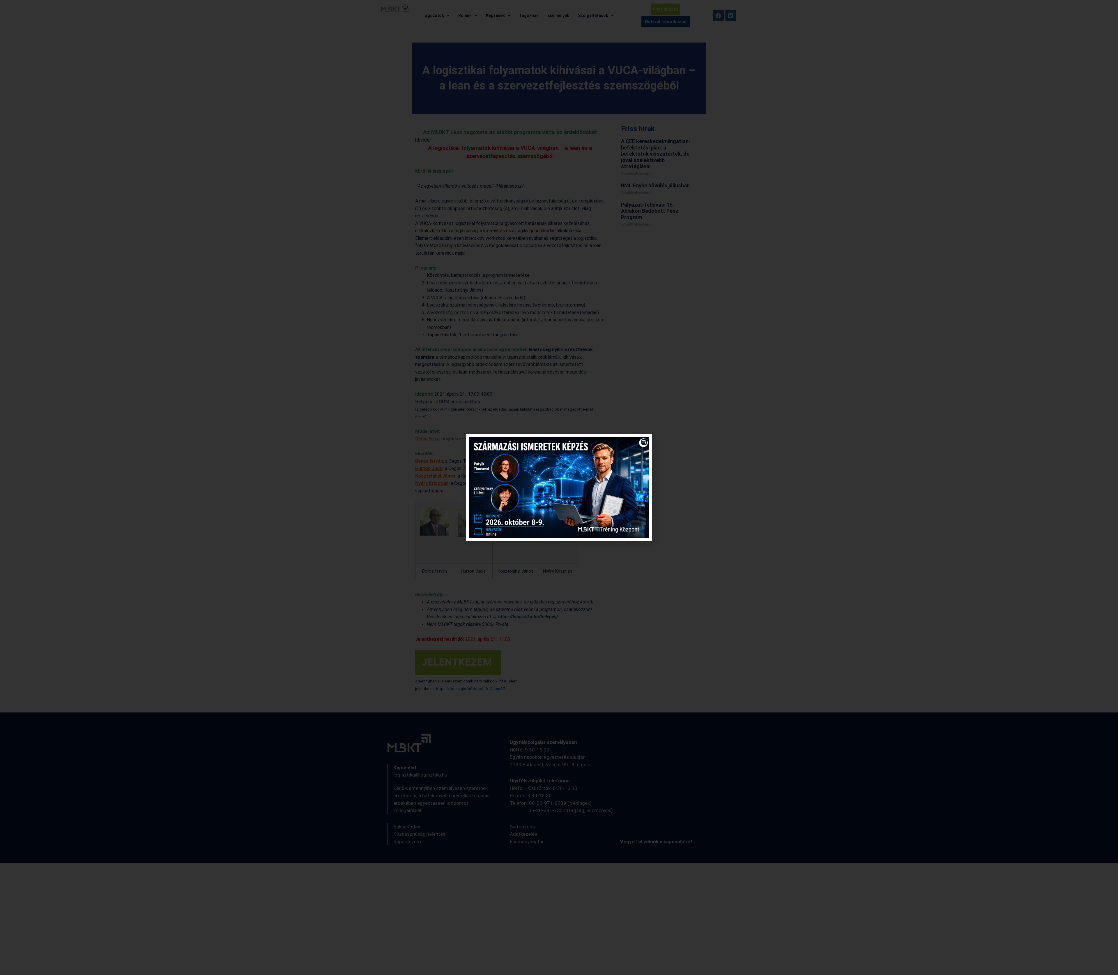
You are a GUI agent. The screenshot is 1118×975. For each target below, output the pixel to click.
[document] (559, 487)
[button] (644, 442)
